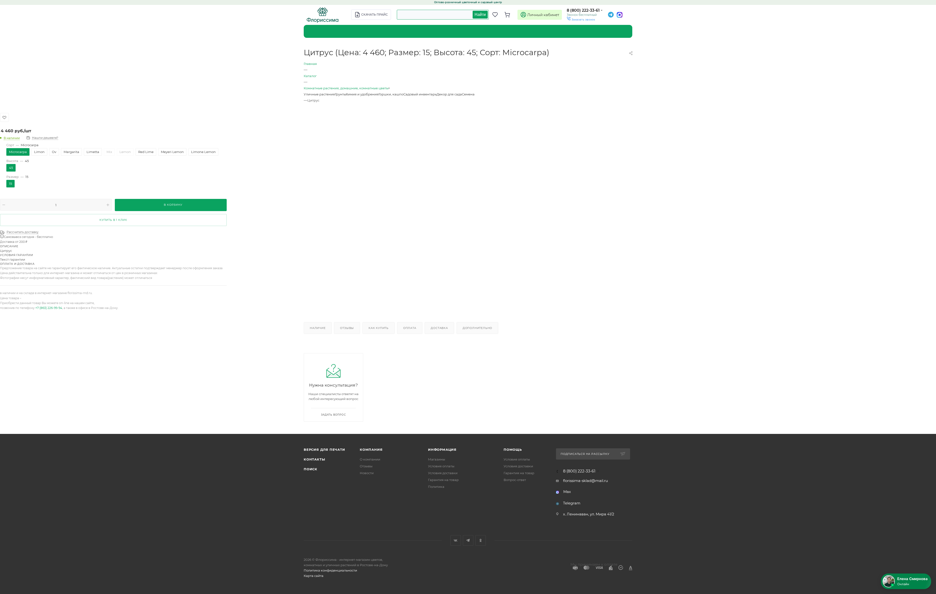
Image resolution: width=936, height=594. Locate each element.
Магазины (436, 459)
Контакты (314, 459)
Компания (371, 449)
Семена (468, 94)
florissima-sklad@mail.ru (585, 480)
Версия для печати (324, 449)
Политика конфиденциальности (330, 570)
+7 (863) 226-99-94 (48, 308)
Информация (442, 449)
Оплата (409, 328)
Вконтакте (455, 540)
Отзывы (347, 328)
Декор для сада (449, 94)
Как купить (379, 328)
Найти (480, 14)
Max (567, 491)
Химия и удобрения (362, 94)
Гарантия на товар (443, 480)
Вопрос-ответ (515, 480)
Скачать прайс (374, 14)
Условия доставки (443, 473)
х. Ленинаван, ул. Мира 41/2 (588, 514)
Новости (367, 473)
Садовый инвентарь (420, 94)
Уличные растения (319, 94)
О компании (370, 459)
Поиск (310, 469)
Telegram (571, 503)
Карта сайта (313, 576)
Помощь (513, 449)
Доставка (439, 328)
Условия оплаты (441, 466)
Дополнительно (477, 328)
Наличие (318, 328)
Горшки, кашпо (391, 94)
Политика (436, 487)
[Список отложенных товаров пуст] (497, 15)
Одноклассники (480, 540)
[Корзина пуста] (509, 15)
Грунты (340, 94)
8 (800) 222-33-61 (583, 10)
